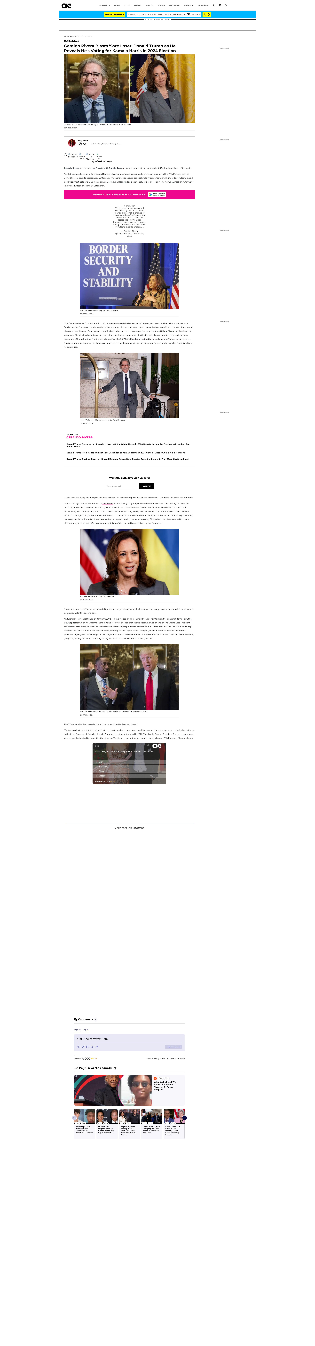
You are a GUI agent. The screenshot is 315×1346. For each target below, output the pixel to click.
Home (66, 36)
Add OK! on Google (103, 161)
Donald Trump (116, 168)
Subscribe (203, 5)
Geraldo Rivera (86, 36)
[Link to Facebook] (214, 5)
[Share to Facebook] (73, 154)
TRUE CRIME (174, 5)
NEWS (117, 5)
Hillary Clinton (167, 331)
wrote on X (178, 182)
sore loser (188, 734)
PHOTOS (149, 5)
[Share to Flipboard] (90, 154)
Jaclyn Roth (83, 140)
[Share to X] (82, 154)
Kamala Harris (117, 182)
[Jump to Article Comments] (65, 154)
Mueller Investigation (141, 339)
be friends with (100, 168)
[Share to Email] (99, 154)
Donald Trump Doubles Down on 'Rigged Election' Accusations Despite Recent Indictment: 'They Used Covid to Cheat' (127, 459)
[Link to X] (226, 5)
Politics (74, 36)
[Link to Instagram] (220, 5)
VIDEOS (161, 5)
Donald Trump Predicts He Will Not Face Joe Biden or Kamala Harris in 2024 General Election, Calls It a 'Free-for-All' (126, 453)
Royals (137, 5)
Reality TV (104, 5)
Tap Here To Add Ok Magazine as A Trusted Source (119, 194)
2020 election (97, 519)
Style (127, 5)
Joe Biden (107, 503)
